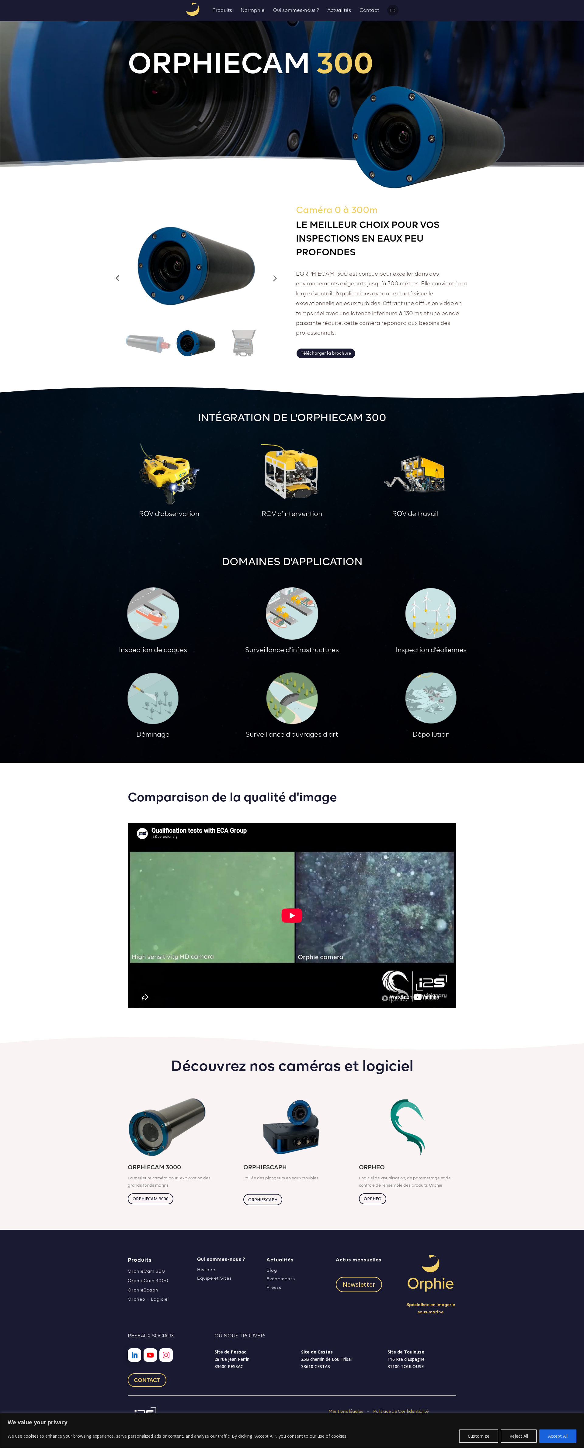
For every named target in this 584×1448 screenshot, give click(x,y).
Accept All (558, 1436)
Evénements (280, 1278)
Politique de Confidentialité (401, 1411)
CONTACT (147, 1380)
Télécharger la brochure (326, 353)
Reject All (518, 1436)
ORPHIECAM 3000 (151, 1199)
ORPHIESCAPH (262, 1199)
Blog (271, 1270)
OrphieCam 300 (146, 1271)
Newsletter (358, 1284)
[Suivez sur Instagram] (166, 1355)
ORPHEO (372, 1199)
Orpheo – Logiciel (148, 1299)
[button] (117, 278)
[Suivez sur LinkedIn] (134, 1355)
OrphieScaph (143, 1290)
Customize (478, 1436)
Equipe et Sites (214, 1278)
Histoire (206, 1269)
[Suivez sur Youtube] (150, 1355)
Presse (274, 1287)
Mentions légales (345, 1411)
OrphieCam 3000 (148, 1280)
